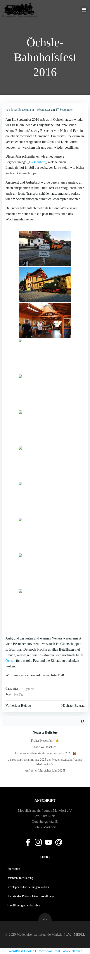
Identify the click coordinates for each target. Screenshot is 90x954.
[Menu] (84, 10)
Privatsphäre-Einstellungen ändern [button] (28, 887)
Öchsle (10, 660)
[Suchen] (82, 721)
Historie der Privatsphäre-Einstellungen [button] (31, 896)
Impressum (13, 868)
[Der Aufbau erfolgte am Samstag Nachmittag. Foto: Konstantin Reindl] (45, 320)
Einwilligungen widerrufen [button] (23, 905)
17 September (64, 109)
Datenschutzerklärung (20, 878)
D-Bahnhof (37, 162)
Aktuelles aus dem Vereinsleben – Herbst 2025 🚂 (45, 753)
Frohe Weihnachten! (45, 747)
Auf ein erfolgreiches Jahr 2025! (45, 770)
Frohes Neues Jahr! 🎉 (45, 740)
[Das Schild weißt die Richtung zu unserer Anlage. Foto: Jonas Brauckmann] (45, 248)
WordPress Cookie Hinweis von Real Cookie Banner (45, 951)
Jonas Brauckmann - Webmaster (30, 109)
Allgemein (27, 689)
